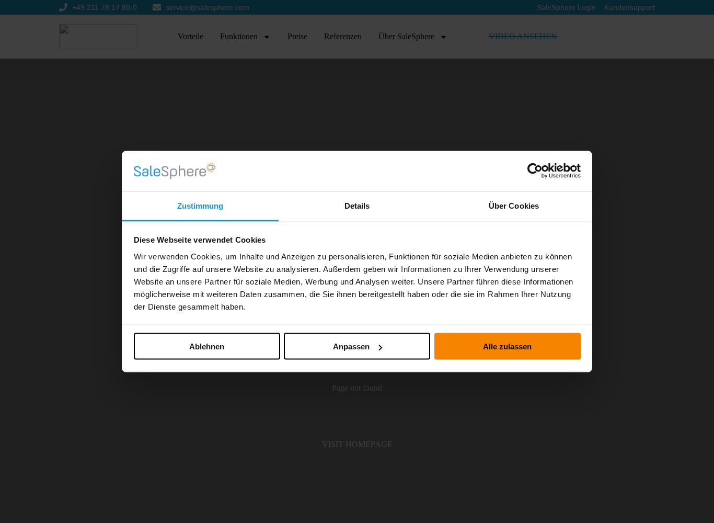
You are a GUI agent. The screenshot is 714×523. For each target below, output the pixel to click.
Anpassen (351, 346)
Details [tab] (357, 205)
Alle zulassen (507, 346)
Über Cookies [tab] (514, 205)
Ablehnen (206, 346)
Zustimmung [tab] (200, 205)
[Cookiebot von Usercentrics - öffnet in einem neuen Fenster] (535, 171)
